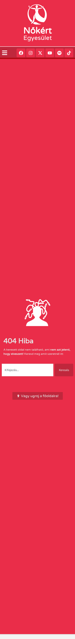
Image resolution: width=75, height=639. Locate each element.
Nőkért (37, 30)
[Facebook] (21, 52)
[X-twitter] (40, 52)
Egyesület (37, 38)
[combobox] (27, 370)
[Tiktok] (69, 52)
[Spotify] (59, 52)
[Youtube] (49, 52)
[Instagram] (30, 52)
